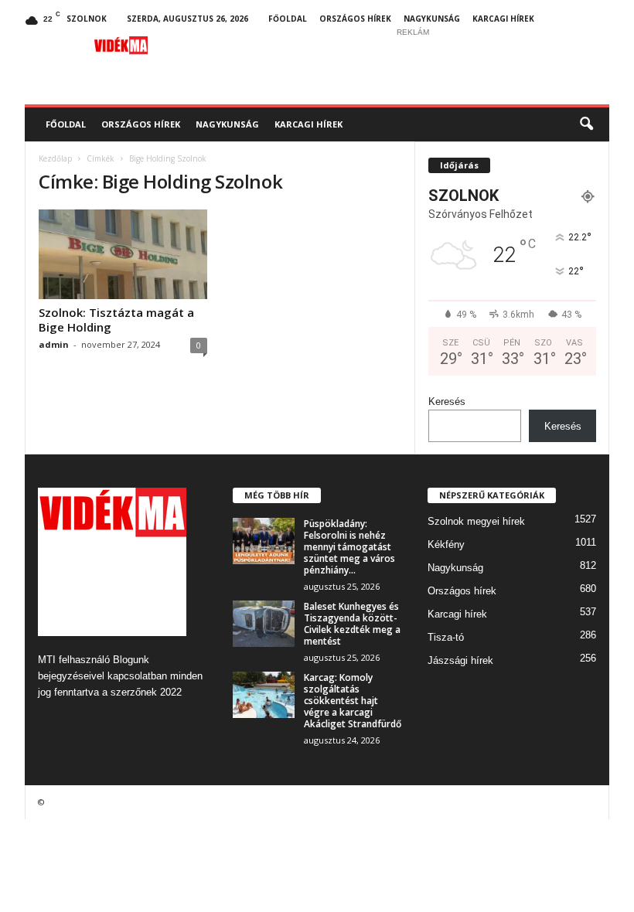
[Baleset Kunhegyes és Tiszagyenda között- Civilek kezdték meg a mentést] (264, 624)
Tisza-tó (446, 637)
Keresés (446, 401)
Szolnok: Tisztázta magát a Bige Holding (116, 320)
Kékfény (446, 544)
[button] (586, 124)
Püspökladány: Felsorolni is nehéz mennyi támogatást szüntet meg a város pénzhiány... (349, 547)
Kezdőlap (55, 158)
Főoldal (287, 18)
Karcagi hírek (503, 18)
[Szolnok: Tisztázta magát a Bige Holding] (123, 254)
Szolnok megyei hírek (476, 521)
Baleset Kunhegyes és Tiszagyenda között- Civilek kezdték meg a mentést (352, 624)
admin (54, 344)
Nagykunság (432, 18)
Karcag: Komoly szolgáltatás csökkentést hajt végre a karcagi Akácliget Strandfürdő (352, 700)
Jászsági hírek (460, 660)
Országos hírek (355, 18)
